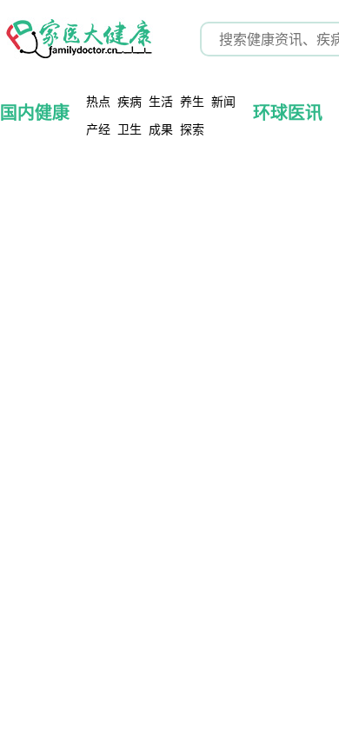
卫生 (129, 129)
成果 (161, 129)
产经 (98, 129)
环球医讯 (287, 112)
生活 (161, 101)
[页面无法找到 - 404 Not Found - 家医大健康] (78, 39)
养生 (192, 101)
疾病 (129, 101)
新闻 (223, 101)
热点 (98, 101)
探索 (192, 129)
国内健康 (35, 112)
